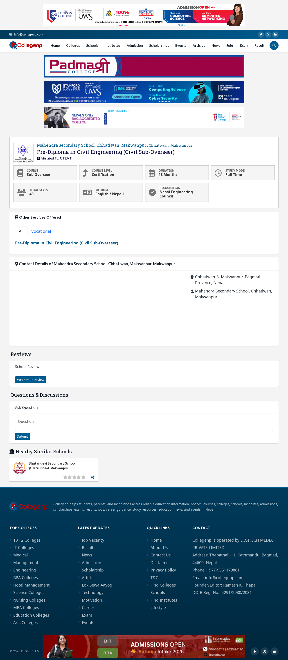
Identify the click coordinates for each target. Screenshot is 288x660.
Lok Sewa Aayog (97, 585)
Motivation (92, 600)
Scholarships (159, 45)
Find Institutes (164, 600)
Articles (199, 45)
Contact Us (161, 555)
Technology (93, 592)
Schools (92, 45)
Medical (20, 555)
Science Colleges (28, 592)
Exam (244, 45)
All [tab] (21, 231)
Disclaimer (160, 562)
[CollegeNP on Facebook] (261, 34)
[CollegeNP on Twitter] (268, 34)
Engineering (24, 570)
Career (88, 607)
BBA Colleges (25, 577)
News (216, 45)
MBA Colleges (26, 607)
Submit (22, 436)
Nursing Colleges (29, 600)
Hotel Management (31, 585)
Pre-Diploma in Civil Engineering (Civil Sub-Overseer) (66, 243)
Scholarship (93, 570)
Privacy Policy (163, 570)
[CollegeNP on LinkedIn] (275, 34)
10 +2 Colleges (26, 540)
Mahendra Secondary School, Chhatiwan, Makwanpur (114, 145)
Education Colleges (31, 615)
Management (25, 562)
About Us (159, 547)
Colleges (73, 45)
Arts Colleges (25, 622)
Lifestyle (158, 607)
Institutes (112, 45)
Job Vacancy (93, 540)
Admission (135, 45)
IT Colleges (23, 547)
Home (55, 45)
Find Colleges (163, 585)
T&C (154, 577)
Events (180, 45)
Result (259, 45)
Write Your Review (30, 380)
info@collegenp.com (28, 34)
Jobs (230, 45)
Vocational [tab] (41, 231)
